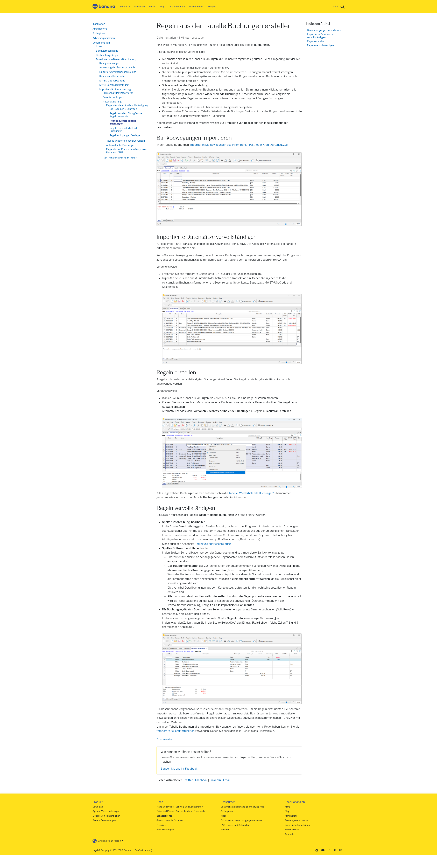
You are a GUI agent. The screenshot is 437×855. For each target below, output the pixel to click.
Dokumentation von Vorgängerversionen (242, 820)
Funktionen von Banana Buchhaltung (116, 59)
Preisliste (161, 825)
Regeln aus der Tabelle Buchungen (123, 122)
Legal (95, 850)
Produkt (124, 6)
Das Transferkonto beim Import (120, 157)
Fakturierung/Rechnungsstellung (117, 71)
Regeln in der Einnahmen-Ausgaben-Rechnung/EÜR (126, 151)
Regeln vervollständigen (320, 45)
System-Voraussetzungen (106, 811)
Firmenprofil (291, 815)
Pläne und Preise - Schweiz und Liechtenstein (180, 806)
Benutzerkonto (164, 815)
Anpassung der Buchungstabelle (117, 67)
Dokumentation (177, 6)
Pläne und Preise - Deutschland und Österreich (181, 811)
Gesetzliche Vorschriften (297, 825)
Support (212, 6)
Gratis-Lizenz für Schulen (170, 820)
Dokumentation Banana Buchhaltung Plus (242, 806)
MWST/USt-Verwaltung (112, 80)
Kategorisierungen (109, 63)
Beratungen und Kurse (296, 820)
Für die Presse (292, 829)
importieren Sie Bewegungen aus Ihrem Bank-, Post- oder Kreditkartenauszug (239, 145)
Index (99, 46)
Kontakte (289, 834)
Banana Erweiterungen (104, 820)
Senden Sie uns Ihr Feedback (179, 768)
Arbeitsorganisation (104, 38)
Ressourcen (195, 6)
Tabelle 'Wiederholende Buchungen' (251, 493)
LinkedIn (215, 780)
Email (226, 780)
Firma (287, 806)
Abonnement (100, 28)
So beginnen (99, 33)
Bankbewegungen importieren (324, 30)
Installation (99, 23)
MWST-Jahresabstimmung (114, 84)
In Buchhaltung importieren (118, 92)
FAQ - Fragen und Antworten (235, 825)
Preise (152, 6)
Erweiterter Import (113, 97)
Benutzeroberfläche (107, 50)
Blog (162, 6)
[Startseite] (104, 6)
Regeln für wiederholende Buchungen (124, 130)
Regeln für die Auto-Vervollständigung (127, 105)
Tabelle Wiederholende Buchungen (125, 140)
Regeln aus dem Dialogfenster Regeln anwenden (126, 115)
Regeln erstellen (316, 41)
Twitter (188, 780)
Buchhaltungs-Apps (107, 55)
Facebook (201, 780)
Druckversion (165, 739)
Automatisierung (112, 101)
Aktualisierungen (165, 829)
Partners (225, 829)
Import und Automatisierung (115, 89)
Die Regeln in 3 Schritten (123, 109)
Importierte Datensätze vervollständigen (320, 36)
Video (224, 815)
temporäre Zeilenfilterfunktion (175, 731)
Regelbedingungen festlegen (125, 135)
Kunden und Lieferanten (112, 76)
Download (139, 6)
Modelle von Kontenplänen (106, 815)
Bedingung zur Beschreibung (213, 544)
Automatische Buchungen (120, 145)
